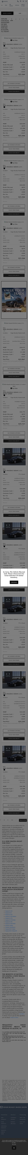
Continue (14, 582)
